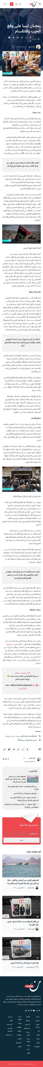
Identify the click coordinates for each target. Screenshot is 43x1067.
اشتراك (21, 840)
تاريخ (38, 1035)
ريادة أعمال (27, 1028)
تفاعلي (19, 1039)
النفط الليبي (24, 736)
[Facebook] (39, 1010)
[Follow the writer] (24, 758)
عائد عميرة (31, 47)
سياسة (38, 1017)
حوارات (19, 1031)
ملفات (19, 1023)
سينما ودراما (28, 1040)
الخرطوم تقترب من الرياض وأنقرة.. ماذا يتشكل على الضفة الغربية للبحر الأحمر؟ (16, 779)
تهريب (17, 736)
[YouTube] (34, 1010)
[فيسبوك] (8, 759)
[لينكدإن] (3, 759)
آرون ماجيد (31, 929)
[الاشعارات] (16, 4)
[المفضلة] (12, 4)
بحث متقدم (9, 1035)
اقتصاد (28, 1017)
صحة (28, 1049)
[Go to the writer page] (39, 759)
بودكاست (19, 1035)
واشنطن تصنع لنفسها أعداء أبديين (25, 793)
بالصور (19, 1047)
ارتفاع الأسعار (33, 736)
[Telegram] (28, 1010)
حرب (12, 736)
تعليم (38, 1043)
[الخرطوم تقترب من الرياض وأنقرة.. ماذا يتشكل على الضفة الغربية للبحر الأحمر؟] (21, 866)
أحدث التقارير (19, 1018)
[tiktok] (26, 1010)
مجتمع (38, 1021)
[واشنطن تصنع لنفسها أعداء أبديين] (21, 948)
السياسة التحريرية (10, 1029)
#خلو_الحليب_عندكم (22, 672)
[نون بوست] (33, 4)
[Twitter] (36, 1010)
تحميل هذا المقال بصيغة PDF (27, 740)
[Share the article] (30, 37)
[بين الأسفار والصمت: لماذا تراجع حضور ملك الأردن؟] (21, 907)
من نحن (10, 1017)
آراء (39, 1031)
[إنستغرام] (6, 759)
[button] (39, 4)
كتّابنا (11, 1021)
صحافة (28, 1021)
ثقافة (28, 1053)
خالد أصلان (30, 888)
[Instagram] (31, 1010)
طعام (28, 1045)
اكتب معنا (9, 1024)
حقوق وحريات (38, 1025)
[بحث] (19, 4)
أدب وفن (27, 1024)
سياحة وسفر (28, 1033)
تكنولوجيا (37, 1047)
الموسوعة (18, 1043)
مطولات (19, 1027)
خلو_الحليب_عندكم (14, 644)
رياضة (38, 1039)
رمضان (8, 736)
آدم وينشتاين (30, 967)
